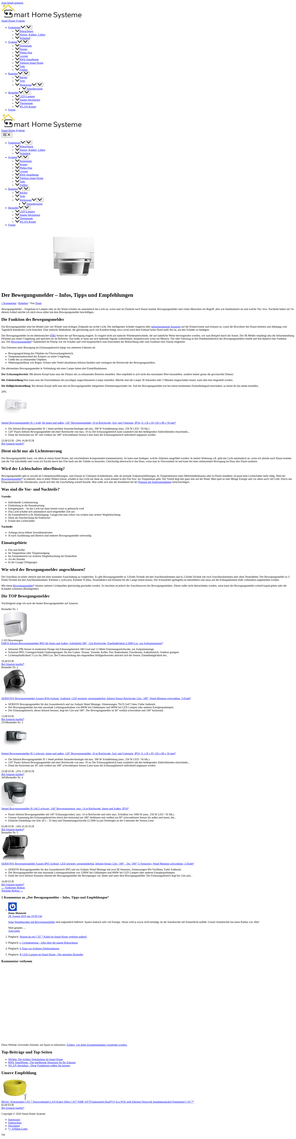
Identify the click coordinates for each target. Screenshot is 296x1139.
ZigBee (24, 69)
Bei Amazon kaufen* (12, 443)
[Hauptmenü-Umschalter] (6, 135)
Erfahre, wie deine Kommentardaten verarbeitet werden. (97, 1044)
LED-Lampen (27, 96)
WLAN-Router (28, 106)
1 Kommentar (8, 303)
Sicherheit (25, 38)
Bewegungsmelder (21, 341)
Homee (23, 49)
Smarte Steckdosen (30, 99)
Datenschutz (15, 1122)
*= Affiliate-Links (18, 1128)
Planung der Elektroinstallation (154, 482)
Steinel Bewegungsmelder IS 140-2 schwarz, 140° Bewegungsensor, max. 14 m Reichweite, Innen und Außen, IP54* (65, 808)
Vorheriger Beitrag (13, 887)
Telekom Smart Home (31, 62)
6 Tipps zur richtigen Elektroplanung (39, 948)
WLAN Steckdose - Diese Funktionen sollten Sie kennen (39, 1065)
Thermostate (26, 103)
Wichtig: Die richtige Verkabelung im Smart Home (35, 1059)
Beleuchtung (26, 31)
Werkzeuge (26, 84)
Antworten (14, 930)
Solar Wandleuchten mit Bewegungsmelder (31, 922)
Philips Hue (26, 52)
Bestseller (13, 92)
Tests (22, 81)
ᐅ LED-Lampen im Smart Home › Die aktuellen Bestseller (51, 954)
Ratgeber (13, 73)
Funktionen (14, 27)
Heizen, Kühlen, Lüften (32, 34)
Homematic (26, 45)
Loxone (24, 56)
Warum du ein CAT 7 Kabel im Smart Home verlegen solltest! (53, 936)
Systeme (12, 42)
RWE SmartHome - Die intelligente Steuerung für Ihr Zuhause (42, 1062)
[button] (23, 27)
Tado (22, 66)
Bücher (23, 77)
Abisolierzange (34, 88)
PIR (53, 335)
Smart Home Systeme (13, 20)
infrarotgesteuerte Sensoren (166, 326)
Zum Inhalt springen (12, 2)
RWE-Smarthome (29, 59)
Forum (11, 109)
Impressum (14, 1119)
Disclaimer (14, 1125)
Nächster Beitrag (12, 890)
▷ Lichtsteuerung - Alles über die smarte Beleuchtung (49, 942)
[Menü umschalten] (28, 27)
